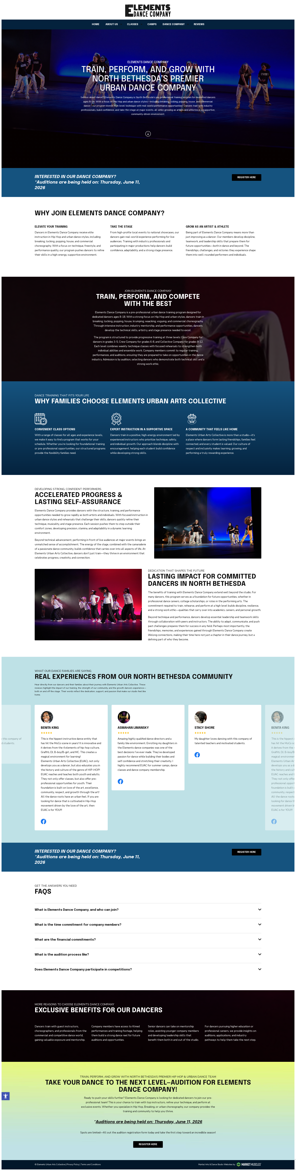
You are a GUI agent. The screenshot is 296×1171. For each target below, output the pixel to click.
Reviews (199, 24)
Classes (132, 24)
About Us (111, 24)
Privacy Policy (73, 1164)
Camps (151, 24)
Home (95, 24)
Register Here (148, 1144)
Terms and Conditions (91, 1164)
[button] (6, 1096)
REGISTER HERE (246, 177)
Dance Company (174, 24)
